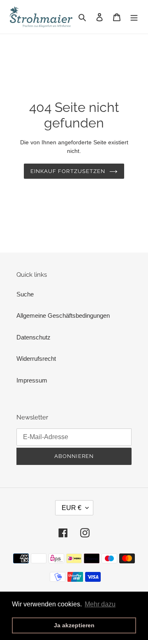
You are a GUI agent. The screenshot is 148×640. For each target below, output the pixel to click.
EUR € (71, 507)
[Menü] (134, 17)
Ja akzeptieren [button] (74, 625)
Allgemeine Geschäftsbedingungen (63, 315)
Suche (25, 294)
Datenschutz (33, 337)
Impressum (31, 380)
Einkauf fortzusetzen (67, 171)
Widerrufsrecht (36, 358)
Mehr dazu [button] (100, 604)
